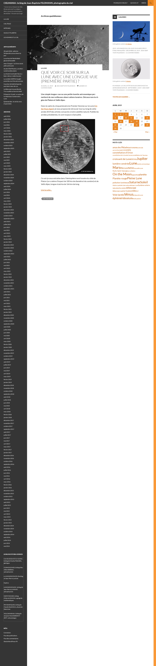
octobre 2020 (8, 321)
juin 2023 (7, 227)
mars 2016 (7, 482)
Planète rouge (120, 178)
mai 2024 (7, 195)
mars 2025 (7, 166)
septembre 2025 (9, 148)
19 (137, 121)
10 (126, 118)
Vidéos (143, 3)
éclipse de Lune (138, 195)
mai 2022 (7, 265)
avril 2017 (7, 444)
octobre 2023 (8, 216)
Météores (7, 28)
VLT (137, 191)
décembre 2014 (9, 526)
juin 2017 (7, 438)
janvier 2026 (8, 137)
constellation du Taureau (140, 155)
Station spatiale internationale (122, 185)
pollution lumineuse (121, 182)
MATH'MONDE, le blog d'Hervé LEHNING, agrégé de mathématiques (13, 598)
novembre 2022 (9, 248)
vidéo (133, 190)
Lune (133, 163)
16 (121, 121)
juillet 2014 (7, 540)
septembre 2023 (9, 218)
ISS (136, 159)
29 (115, 128)
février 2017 (8, 450)
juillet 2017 (7, 435)
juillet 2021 (7, 295)
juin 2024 (7, 192)
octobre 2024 (8, 180)
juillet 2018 (7, 400)
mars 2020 (7, 341)
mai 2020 (7, 335)
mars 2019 (7, 376)
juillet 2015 (7, 505)
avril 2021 (7, 303)
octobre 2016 (8, 461)
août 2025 (7, 151)
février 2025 (8, 169)
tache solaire (121, 188)
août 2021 (7, 292)
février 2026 (8, 134)
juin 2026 (7, 122)
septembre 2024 (9, 183)
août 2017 (7, 432)
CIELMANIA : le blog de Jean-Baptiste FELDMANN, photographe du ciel (38, 3)
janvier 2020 (8, 347)
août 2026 (7, 116)
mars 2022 (7, 271)
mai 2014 (7, 546)
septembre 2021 (9, 289)
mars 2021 (7, 306)
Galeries (122, 17)
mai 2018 (7, 406)
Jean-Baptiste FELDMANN (65, 86)
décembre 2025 (9, 140)
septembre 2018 (9, 394)
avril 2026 (7, 128)
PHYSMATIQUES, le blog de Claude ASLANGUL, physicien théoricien (13, 607)
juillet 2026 (7, 119)
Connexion (7, 633)
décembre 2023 (9, 210)
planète (143, 174)
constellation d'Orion (123, 152)
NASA (131, 168)
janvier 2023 (8, 242)
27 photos (129, 44)
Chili (123, 150)
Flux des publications (10, 636)
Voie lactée (118, 194)
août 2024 (7, 186)
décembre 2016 (9, 455)
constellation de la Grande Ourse (122, 155)
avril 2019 (7, 373)
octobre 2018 (8, 391)
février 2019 (8, 379)
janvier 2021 (8, 312)
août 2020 (7, 327)
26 (137, 125)
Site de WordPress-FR (11, 641)
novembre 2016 (9, 458)
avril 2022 (7, 268)
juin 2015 (7, 508)
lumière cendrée (121, 163)
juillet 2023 (7, 224)
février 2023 (8, 239)
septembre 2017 (9, 429)
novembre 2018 (9, 388)
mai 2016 (7, 476)
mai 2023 (7, 230)
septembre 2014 (9, 534)
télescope (131, 187)
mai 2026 (7, 125)
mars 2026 (7, 131)
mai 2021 (7, 300)
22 (115, 125)
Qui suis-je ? (134, 3)
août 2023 (7, 221)
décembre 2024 (9, 175)
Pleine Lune (134, 178)
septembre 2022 (9, 254)
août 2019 (7, 362)
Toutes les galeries (121, 97)
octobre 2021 (8, 286)
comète (128, 150)
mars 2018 (7, 412)
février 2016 (8, 485)
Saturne (134, 182)
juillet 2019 (7, 365)
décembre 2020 (9, 315)
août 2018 (7, 397)
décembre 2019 (9, 350)
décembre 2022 (9, 245)
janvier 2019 (8, 382)
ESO (133, 159)
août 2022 (7, 257)
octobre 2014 (8, 531)
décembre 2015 (9, 490)
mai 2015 (7, 511)
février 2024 (8, 204)
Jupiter (142, 158)
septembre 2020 (9, 324)
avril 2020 (7, 338)
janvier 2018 (8, 417)
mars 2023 (7, 236)
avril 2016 (7, 479)
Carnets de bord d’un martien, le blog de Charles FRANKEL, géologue (13, 561)
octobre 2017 (8, 426)
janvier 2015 (8, 523)
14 (147, 118)
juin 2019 (7, 368)
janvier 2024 (8, 207)
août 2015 (7, 502)
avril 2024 (7, 198)
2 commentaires (132, 90)
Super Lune (135, 185)
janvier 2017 (8, 452)
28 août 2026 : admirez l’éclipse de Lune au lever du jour (12, 53)
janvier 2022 (8, 277)
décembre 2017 (9, 420)
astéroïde (140, 147)
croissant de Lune (122, 158)
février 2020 (8, 344)
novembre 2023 (9, 213)
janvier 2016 (8, 488)
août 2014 (7, 537)
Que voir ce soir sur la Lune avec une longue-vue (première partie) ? (69, 77)
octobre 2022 (8, 251)
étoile (130, 198)
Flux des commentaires (11, 638)
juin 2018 (7, 403)
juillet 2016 (7, 470)
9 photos (128, 81)
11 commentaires (132, 53)
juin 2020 (7, 333)
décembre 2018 (9, 385)
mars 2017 (7, 447)
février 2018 (8, 414)
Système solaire (144, 185)
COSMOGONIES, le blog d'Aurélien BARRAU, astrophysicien (13, 570)
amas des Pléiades (121, 147)
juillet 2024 (7, 189)
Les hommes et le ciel (11, 37)
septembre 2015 (9, 499)
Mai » (147, 132)
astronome (133, 147)
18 (131, 121)
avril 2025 (7, 163)
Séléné (115, 188)
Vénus (128, 194)
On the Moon (48, 198)
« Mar (115, 132)
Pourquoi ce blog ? (120, 3)
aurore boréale (117, 150)
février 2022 (8, 274)
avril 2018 (7, 409)
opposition (135, 175)
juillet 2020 (7, 330)
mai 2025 (7, 160)
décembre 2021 (9, 280)
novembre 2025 (9, 142)
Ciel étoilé (7, 23)
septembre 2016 (9, 464)
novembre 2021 (9, 283)
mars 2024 (7, 201)
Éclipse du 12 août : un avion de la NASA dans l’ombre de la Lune (13, 96)
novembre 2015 (9, 493)
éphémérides (120, 198)
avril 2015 (7, 514)
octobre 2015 (8, 496)
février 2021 (8, 309)
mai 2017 (7, 441)
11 (131, 118)
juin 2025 (7, 157)
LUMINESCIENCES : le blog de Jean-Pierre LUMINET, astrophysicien (13, 589)
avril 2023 (7, 233)
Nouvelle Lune (138, 168)
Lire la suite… (46, 190)
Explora (6, 583)
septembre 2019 (9, 359)
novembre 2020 (9, 318)
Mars (116, 167)
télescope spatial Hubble (122, 191)
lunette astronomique (143, 164)
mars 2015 (7, 517)
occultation (131, 171)
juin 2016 (7, 473)
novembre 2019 (9, 353)
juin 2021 (7, 297)
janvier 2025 (8, 172)
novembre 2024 (9, 178)
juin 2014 (7, 543)
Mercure (124, 168)
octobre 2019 (8, 356)
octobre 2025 (8, 145)
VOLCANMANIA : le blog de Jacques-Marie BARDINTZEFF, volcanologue (12, 616)
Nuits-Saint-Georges (120, 171)
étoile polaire (137, 198)
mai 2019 (7, 371)
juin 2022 (7, 262)
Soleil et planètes (10, 33)
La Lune (44, 68)
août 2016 (7, 467)
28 (147, 125)
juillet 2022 (7, 259)
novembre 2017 (9, 423)
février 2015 (8, 520)
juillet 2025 (7, 154)
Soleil (144, 182)
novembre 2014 (9, 529)
